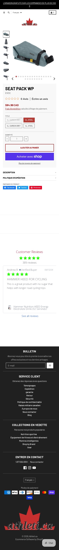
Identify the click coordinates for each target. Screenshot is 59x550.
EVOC (8, 93)
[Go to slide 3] (20, 76)
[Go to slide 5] (25, 76)
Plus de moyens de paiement (29, 163)
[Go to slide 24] (41, 79)
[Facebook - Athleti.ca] (25, 467)
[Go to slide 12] (41, 76)
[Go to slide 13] (43, 76)
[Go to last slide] (13, 79)
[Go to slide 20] (32, 79)
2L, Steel (29, 120)
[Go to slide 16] (50, 76)
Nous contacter (36, 462)
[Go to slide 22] (37, 79)
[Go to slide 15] (48, 76)
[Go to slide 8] (32, 76)
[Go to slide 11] (39, 76)
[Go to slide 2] (18, 76)
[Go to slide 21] (34, 79)
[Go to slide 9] (34, 76)
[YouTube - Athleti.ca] (34, 467)
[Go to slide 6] (27, 76)
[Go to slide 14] (46, 76)
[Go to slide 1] (16, 76)
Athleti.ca (33, 536)
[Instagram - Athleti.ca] (29, 467)
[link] (30, 307)
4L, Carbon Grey (13, 126)
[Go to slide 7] (30, 76)
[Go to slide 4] (23, 76)
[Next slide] (54, 79)
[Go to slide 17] (25, 79)
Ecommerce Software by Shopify (29, 539)
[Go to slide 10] (37, 76)
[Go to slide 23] (39, 79)
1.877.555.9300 (22, 462)
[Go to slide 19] (30, 79)
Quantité (9, 135)
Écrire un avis (40, 98)
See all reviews (30, 316)
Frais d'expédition (13, 109)
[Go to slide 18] (27, 79)
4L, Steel (29, 126)
